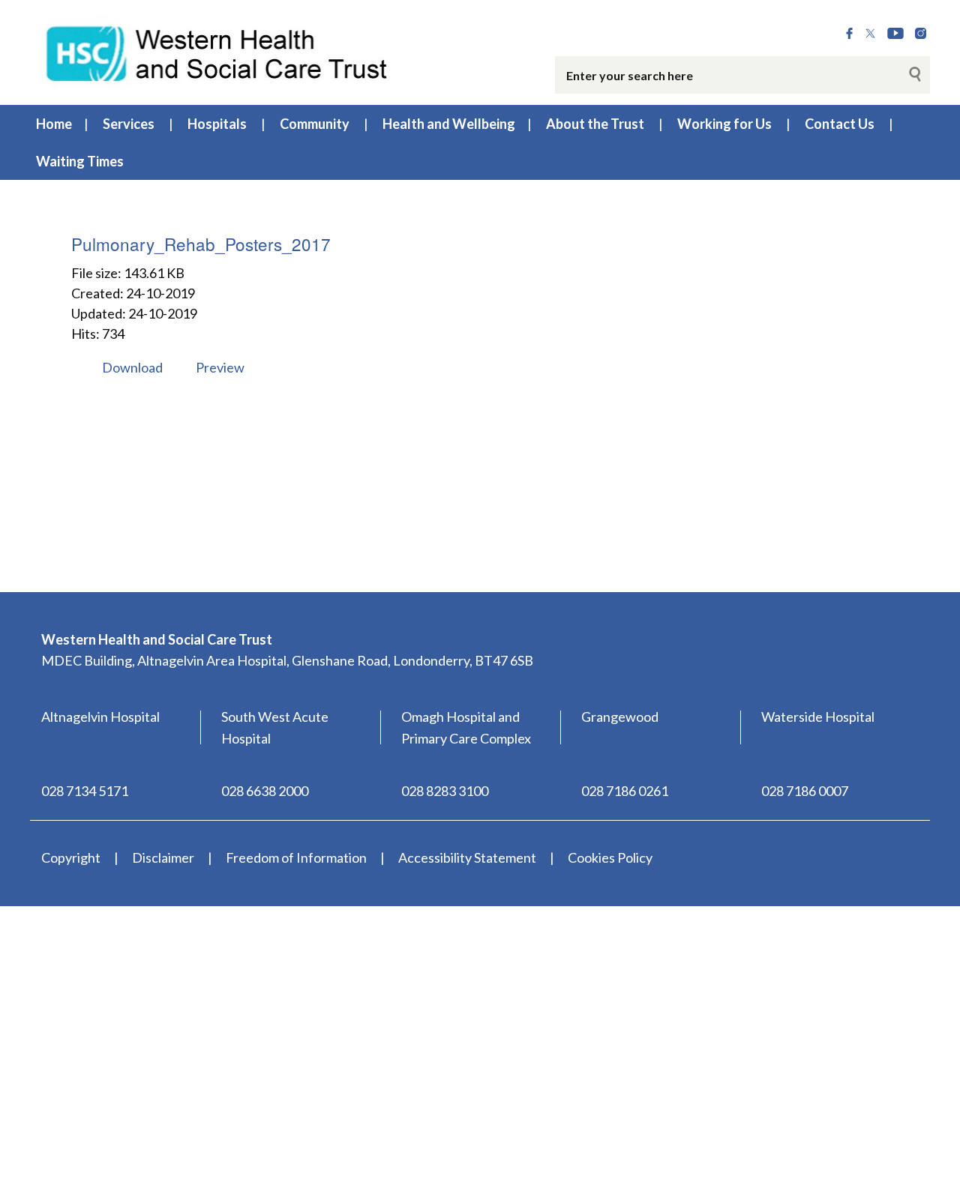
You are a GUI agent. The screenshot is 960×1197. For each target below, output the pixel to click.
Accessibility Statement (467, 857)
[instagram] (920, 33)
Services (128, 123)
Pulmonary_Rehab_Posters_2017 (201, 244)
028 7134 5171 (84, 791)
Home (54, 123)
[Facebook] (849, 33)
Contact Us (839, 123)
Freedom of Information (296, 857)
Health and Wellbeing (448, 123)
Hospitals (217, 123)
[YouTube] (895, 33)
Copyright (70, 857)
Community (315, 123)
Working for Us (724, 123)
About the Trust (595, 123)
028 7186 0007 (804, 791)
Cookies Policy (610, 857)
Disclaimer (163, 857)
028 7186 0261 (624, 791)
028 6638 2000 (264, 791)
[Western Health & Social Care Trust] (218, 51)
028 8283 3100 (444, 791)
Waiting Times (80, 161)
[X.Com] (870, 33)
